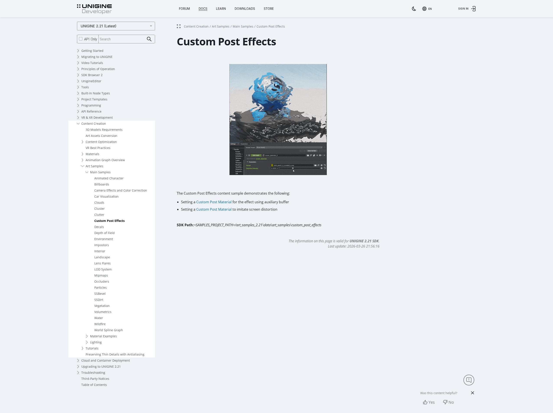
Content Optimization (101, 142)
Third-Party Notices (95, 379)
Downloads (245, 8)
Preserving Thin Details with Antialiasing (115, 354)
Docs (203, 8)
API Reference (91, 111)
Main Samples (100, 172)
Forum (184, 8)
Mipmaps (101, 275)
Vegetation (102, 306)
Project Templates (94, 99)
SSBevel (100, 294)
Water (98, 318)
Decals (99, 227)
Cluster (99, 208)
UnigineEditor (91, 81)
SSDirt (98, 300)
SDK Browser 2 (92, 75)
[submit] (149, 39)
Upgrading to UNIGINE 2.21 (101, 366)
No (451, 402)
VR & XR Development (97, 117)
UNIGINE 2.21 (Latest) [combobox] (98, 26)
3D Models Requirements (104, 130)
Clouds (99, 202)
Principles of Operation (98, 69)
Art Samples (94, 166)
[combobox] (427, 9)
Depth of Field (104, 233)
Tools (85, 87)
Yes (432, 402)
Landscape (102, 257)
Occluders (101, 281)
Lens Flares (102, 263)
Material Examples (103, 336)
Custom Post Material (214, 202)
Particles (100, 287)
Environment (103, 239)
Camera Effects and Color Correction (120, 190)
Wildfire (100, 324)
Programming (91, 105)
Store (269, 8)
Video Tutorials (92, 63)
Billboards (101, 184)
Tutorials (92, 348)
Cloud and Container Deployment (105, 360)
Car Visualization (106, 196)
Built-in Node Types (95, 93)
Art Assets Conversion (101, 136)
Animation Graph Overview (105, 160)
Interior (99, 251)
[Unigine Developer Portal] (94, 9)
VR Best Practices (98, 148)
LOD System (103, 269)
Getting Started (92, 51)
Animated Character (109, 178)
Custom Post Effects (109, 221)
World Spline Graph (108, 330)
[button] (278, 124)
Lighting (96, 342)
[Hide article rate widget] (472, 392)
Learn (221, 8)
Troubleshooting (93, 372)
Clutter (99, 215)
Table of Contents (94, 385)
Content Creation (93, 123)
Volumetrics (102, 312)
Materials (92, 154)
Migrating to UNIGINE (97, 57)
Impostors (101, 245)
